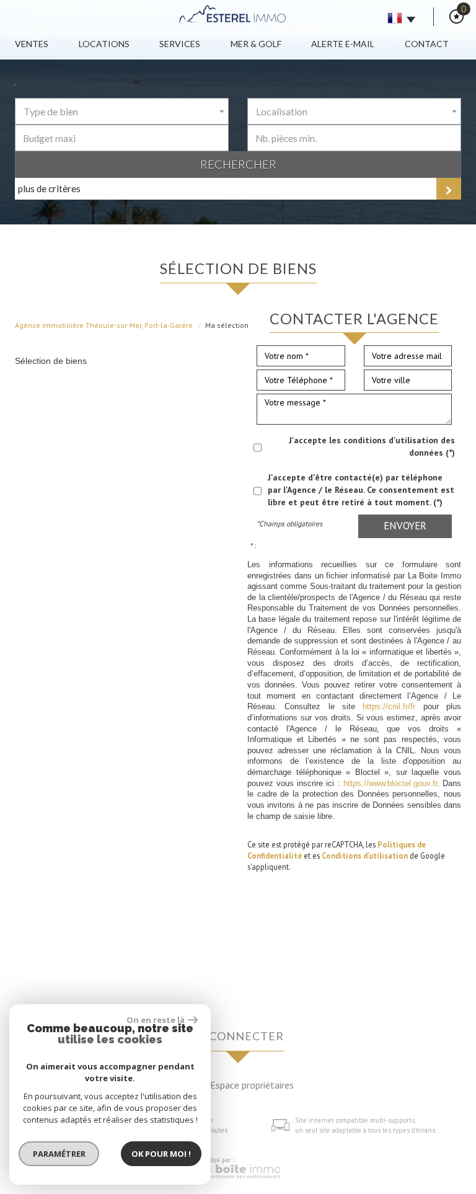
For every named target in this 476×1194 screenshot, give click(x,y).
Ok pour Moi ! (161, 1153)
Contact (427, 43)
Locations (104, 43)
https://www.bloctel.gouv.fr (390, 783)
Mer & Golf (256, 43)
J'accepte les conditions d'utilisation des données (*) (372, 446)
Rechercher (238, 164)
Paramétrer (59, 1153)
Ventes (31, 43)
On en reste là (155, 1019)
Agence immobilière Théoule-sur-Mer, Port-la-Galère (104, 325)
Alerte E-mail (342, 43)
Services (179, 43)
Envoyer (405, 526)
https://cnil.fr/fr (389, 706)
